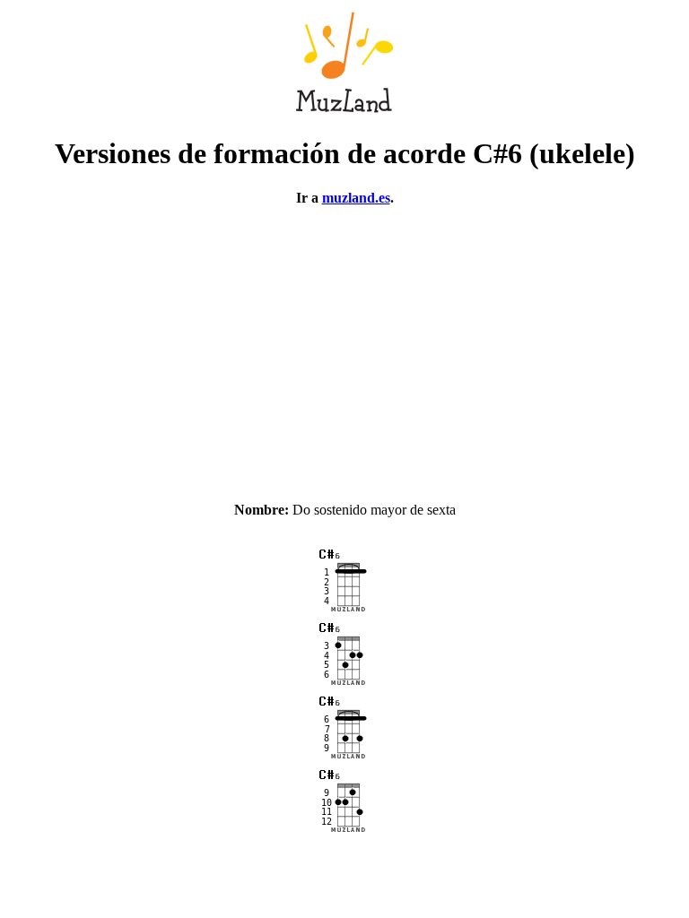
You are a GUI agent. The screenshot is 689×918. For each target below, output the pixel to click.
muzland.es (356, 197)
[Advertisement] (344, 346)
